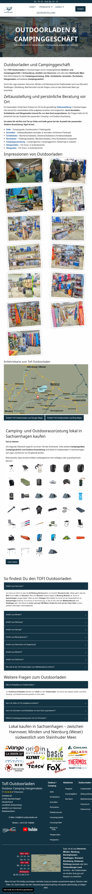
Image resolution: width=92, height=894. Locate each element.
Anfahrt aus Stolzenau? (15, 659)
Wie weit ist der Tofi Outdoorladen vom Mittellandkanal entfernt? (30, 667)
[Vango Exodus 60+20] (11, 482)
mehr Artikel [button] (12, 562)
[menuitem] (32, 7)
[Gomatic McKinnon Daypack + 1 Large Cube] (66, 468)
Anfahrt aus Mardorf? (14, 652)
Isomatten (10, 132)
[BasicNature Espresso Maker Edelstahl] (39, 468)
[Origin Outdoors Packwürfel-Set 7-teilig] (25, 495)
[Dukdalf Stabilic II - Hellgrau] (25, 551)
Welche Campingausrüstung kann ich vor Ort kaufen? (26, 718)
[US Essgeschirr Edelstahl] (66, 509)
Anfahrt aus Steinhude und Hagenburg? (21, 644)
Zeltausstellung (64, 107)
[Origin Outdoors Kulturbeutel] (11, 495)
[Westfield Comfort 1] (11, 523)
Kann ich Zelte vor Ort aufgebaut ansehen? (22, 703)
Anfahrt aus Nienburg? (14, 622)
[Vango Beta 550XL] (52, 551)
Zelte (8, 129)
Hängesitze (11, 148)
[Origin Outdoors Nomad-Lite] (66, 482)
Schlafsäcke (11, 135)
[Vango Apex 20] (52, 537)
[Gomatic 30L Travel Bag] (39, 482)
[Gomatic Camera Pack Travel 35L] (52, 468)
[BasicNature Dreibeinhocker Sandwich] (11, 468)
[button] (80, 9)
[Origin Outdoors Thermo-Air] (80, 537)
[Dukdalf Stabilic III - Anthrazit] (11, 551)
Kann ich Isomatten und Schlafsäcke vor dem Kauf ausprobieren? (31, 710)
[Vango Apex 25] (39, 537)
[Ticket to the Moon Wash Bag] (80, 482)
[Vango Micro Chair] (25, 468)
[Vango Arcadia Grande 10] (25, 482)
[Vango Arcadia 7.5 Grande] (80, 509)
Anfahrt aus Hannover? (14, 586)
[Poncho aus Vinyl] (39, 509)
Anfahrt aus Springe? (14, 629)
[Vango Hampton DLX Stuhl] (80, 523)
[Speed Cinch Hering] (11, 509)
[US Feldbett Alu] (52, 509)
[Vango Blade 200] (66, 537)
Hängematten (12, 144)
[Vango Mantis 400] (25, 537)
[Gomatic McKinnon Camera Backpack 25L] (80, 468)
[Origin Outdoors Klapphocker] (66, 523)
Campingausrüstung (15, 141)
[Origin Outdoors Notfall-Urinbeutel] (80, 495)
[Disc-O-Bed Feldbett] (25, 509)
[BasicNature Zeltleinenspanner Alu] (52, 482)
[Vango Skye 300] (66, 495)
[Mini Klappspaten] (52, 523)
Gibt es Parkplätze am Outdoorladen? (20, 684)
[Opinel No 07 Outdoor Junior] (25, 523)
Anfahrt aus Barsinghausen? (16, 637)
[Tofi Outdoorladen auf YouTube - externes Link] (30, 830)
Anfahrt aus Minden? (14, 614)
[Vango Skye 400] (52, 495)
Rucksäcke (11, 138)
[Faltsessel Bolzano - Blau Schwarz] (39, 551)
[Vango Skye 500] (39, 495)
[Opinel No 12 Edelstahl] (39, 523)
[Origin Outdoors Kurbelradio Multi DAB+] (11, 537)
